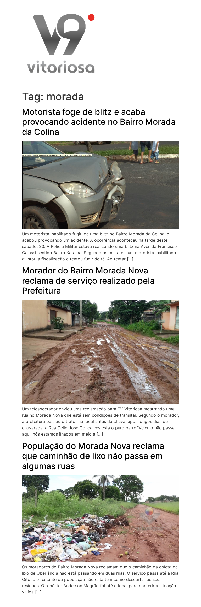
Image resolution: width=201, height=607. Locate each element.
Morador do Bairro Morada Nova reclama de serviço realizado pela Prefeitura (88, 280)
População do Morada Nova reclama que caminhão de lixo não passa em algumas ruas (93, 456)
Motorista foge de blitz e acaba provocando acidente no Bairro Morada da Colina (99, 122)
